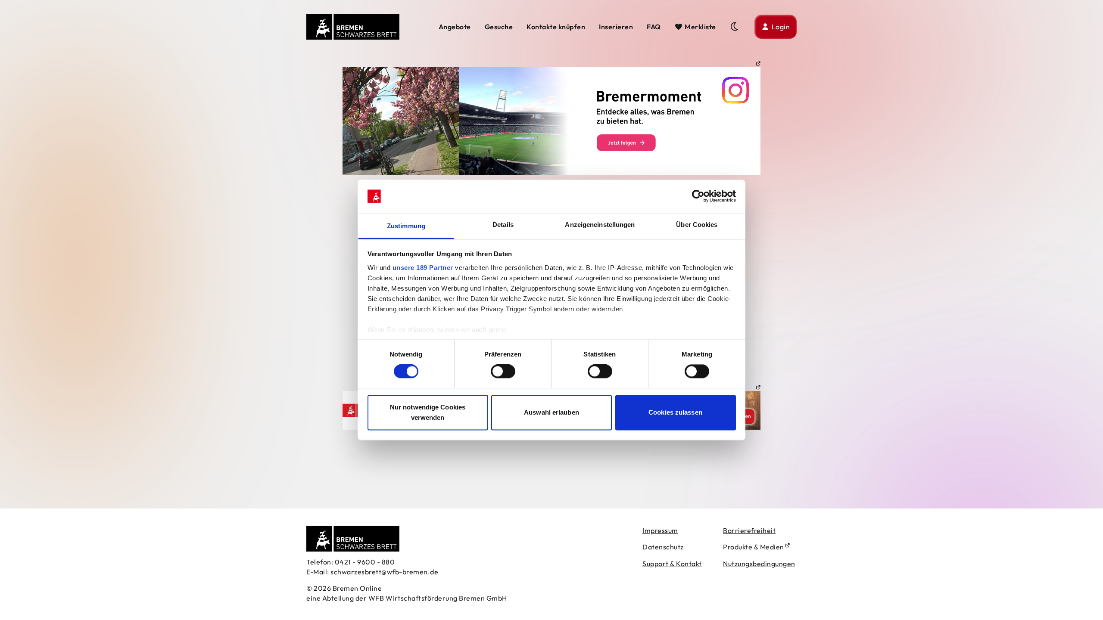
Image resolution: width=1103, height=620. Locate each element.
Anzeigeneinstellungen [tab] (600, 224)
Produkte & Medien (753, 546)
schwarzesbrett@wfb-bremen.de (384, 571)
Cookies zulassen (675, 412)
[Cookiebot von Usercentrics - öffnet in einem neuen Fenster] (698, 196)
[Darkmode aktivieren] (735, 27)
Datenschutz (663, 546)
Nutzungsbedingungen (759, 563)
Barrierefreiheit (749, 530)
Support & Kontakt (672, 563)
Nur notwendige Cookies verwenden (427, 412)
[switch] (503, 371)
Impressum (660, 530)
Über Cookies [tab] (696, 224)
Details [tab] (503, 224)
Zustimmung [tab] (406, 225)
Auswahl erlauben (551, 412)
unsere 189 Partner (423, 267)
